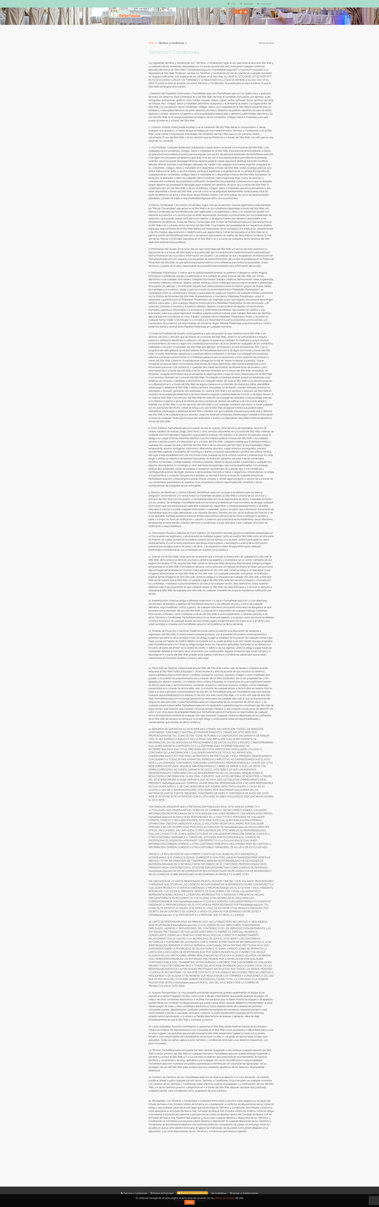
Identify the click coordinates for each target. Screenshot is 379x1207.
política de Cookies (224, 1198)
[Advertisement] (124, 81)
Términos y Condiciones (135, 1193)
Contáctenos (220, 1193)
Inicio (233, 4)
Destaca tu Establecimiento (194, 1193)
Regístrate (248, 4)
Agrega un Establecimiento (245, 1193)
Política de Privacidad (163, 1193)
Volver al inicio (266, 43)
